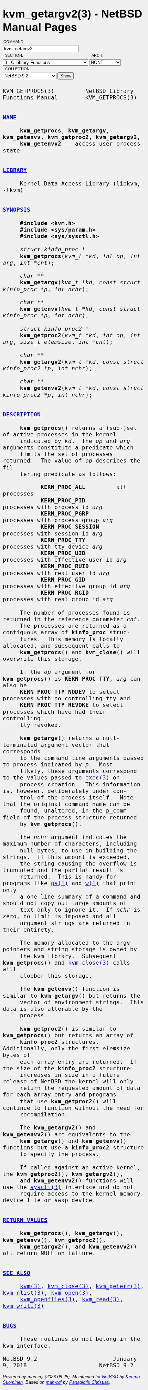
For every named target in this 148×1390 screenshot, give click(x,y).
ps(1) (59, 883)
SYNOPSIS (16, 209)
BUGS (10, 1326)
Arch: (100, 55)
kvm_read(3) (101, 1299)
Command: (16, 42)
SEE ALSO (16, 1273)
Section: (15, 55)
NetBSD (110, 1376)
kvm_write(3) (23, 1306)
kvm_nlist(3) (23, 1293)
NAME (10, 117)
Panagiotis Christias (89, 1382)
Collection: (18, 69)
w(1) (92, 883)
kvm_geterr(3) (118, 1286)
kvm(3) (30, 1286)
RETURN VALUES (25, 1220)
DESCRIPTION (22, 414)
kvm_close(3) (88, 962)
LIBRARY (15, 170)
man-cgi (54, 1382)
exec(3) (97, 777)
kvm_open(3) (70, 1293)
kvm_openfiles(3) (47, 1299)
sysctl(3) (45, 1187)
